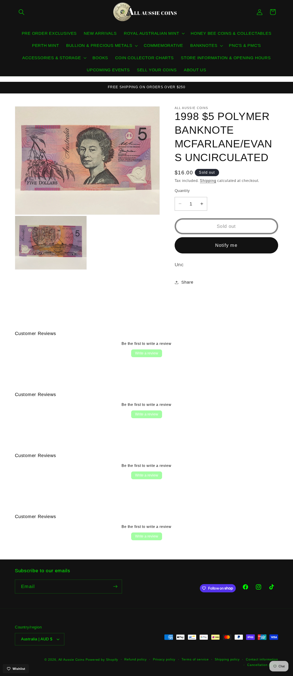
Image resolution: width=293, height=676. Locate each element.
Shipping (208, 181)
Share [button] (187, 282)
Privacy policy (164, 659)
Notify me (226, 245)
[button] (21, 12)
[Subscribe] (115, 586)
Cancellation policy (262, 665)
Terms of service (195, 659)
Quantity (182, 190)
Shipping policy (227, 659)
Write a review (146, 353)
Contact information (262, 659)
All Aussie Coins (71, 659)
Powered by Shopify (102, 659)
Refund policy (135, 659)
